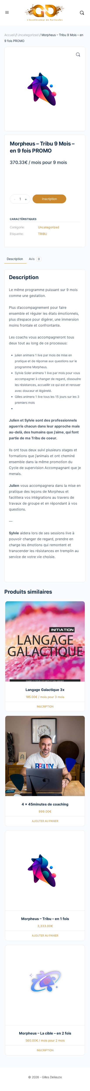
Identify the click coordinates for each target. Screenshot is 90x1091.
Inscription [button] (45, 706)
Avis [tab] (34, 259)
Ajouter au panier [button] (45, 821)
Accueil (9, 35)
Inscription (49, 199)
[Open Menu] (7, 12)
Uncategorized (28, 35)
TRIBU (42, 234)
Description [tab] (15, 259)
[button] (78, 54)
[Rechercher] (82, 12)
